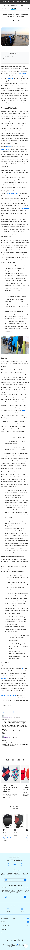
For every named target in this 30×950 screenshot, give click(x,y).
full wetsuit (25, 208)
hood (14, 695)
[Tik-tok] (22, 940)
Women (24, 410)
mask (3, 671)
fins (23, 668)
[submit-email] (25, 880)
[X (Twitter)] (11, 940)
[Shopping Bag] (28, 9)
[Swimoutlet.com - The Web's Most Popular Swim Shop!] (15, 8)
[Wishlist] (25, 9)
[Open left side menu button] (2, 9)
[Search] (5, 9)
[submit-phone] (25, 897)
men (6, 408)
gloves (3, 695)
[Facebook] (8, 940)
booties (8, 695)
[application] (25, 945)
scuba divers (23, 73)
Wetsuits (11, 78)
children (3, 678)
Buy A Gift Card (4, 921)
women (22, 676)
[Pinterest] (19, 940)
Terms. (18, 892)
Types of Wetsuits (9, 56)
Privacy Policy (13, 892)
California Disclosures (20, 945)
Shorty (8, 147)
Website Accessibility (10, 945)
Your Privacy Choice (23, 944)
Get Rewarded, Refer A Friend (8, 918)
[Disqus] (15, 733)
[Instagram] (15, 940)
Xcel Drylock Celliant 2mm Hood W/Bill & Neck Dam (18, 834)
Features (7, 61)
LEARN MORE (15, 864)
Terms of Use (6, 944)
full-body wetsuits (12, 193)
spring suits (5, 149)
